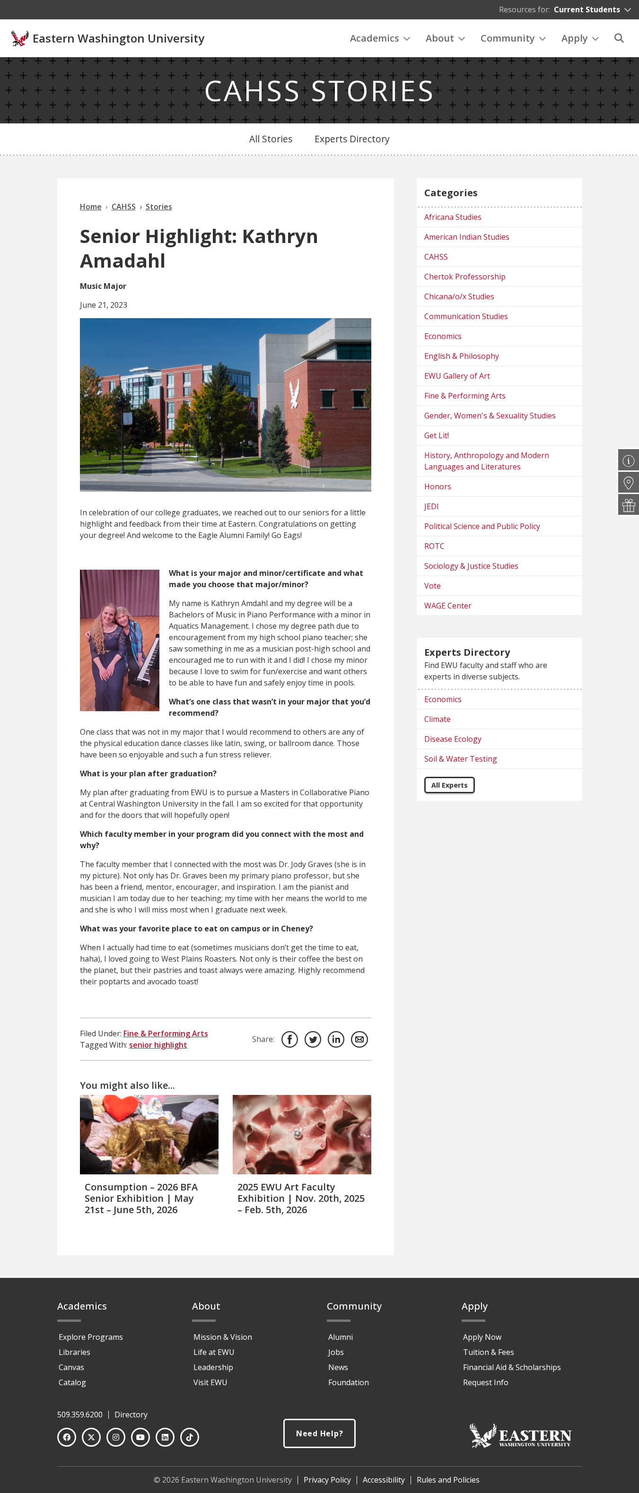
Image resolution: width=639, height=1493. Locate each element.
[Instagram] (115, 1437)
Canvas (71, 1367)
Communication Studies (466, 316)
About (440, 38)
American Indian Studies (466, 237)
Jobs (336, 1352)
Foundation (348, 1382)
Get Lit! (436, 435)
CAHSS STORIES (319, 90)
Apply (574, 38)
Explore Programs (91, 1337)
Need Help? (319, 1433)
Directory (131, 1414)
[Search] (619, 38)
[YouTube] (140, 1437)
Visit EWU (210, 1382)
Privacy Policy (327, 1480)
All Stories (270, 138)
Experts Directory (352, 138)
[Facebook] (66, 1437)
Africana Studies (452, 217)
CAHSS (436, 257)
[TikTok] (189, 1437)
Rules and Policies (448, 1480)
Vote (432, 586)
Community (508, 38)
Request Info (485, 1382)
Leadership (213, 1367)
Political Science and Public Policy (482, 526)
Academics (374, 38)
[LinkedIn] (165, 1437)
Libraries (74, 1352)
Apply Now (482, 1337)
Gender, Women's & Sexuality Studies (490, 415)
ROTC (434, 546)
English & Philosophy (461, 356)
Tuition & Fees (488, 1352)
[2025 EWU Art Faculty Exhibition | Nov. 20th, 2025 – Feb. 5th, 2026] (302, 1134)
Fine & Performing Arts (165, 1033)
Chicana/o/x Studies (459, 296)
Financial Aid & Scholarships (512, 1367)
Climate (437, 719)
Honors (437, 486)
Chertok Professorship (465, 276)
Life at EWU (214, 1352)
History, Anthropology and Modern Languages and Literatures (486, 461)
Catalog (72, 1382)
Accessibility (384, 1480)
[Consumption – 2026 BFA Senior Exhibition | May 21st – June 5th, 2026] (149, 1134)
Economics (443, 336)
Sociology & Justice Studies (471, 566)
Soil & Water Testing (460, 759)
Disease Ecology (452, 739)
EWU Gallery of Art (457, 376)
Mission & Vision (222, 1337)
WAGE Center (448, 605)
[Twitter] (91, 1437)
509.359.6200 (80, 1414)
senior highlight (158, 1045)
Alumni (340, 1337)
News (338, 1367)
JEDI (431, 506)
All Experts (449, 785)
